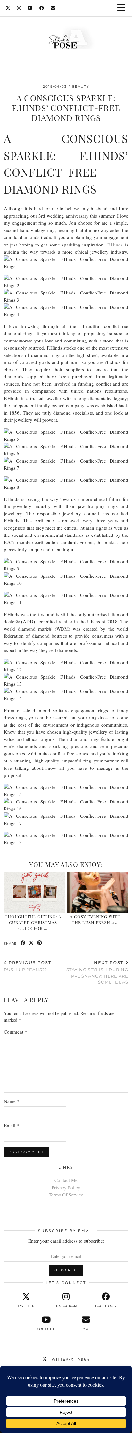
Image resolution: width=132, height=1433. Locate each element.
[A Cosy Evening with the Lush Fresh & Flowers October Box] (97, 892)
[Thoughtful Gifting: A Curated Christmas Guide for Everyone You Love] (34, 892)
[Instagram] (19, 8)
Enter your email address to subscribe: (66, 1240)
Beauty (80, 87)
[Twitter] (8, 8)
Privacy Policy (66, 1187)
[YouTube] (30, 8)
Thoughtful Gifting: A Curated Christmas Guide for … (33, 922)
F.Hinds (116, 244)
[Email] (53, 8)
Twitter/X (68, 1359)
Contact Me (66, 1180)
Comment (15, 1031)
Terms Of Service (66, 1194)
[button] (123, 8)
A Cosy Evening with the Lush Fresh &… (95, 919)
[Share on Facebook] (23, 943)
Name (12, 1101)
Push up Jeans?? (27, 966)
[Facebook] (41, 8)
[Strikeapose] (66, 39)
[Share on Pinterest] (40, 943)
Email (11, 1125)
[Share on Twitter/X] (31, 943)
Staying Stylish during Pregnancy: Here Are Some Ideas (97, 972)
